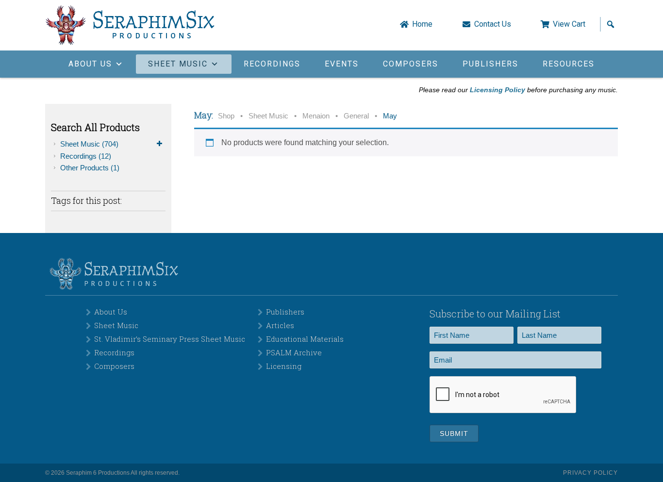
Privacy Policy (590, 472)
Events (342, 63)
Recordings (272, 63)
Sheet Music (89, 144)
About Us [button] (90, 63)
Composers (410, 63)
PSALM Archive (294, 352)
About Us (110, 311)
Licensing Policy (497, 90)
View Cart (569, 24)
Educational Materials (305, 339)
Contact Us (492, 24)
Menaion (316, 116)
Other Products (89, 168)
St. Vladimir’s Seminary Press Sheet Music (169, 339)
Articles (280, 325)
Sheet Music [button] (178, 63)
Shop (226, 116)
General (356, 116)
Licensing (283, 366)
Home (422, 24)
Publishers (490, 63)
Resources (569, 63)
